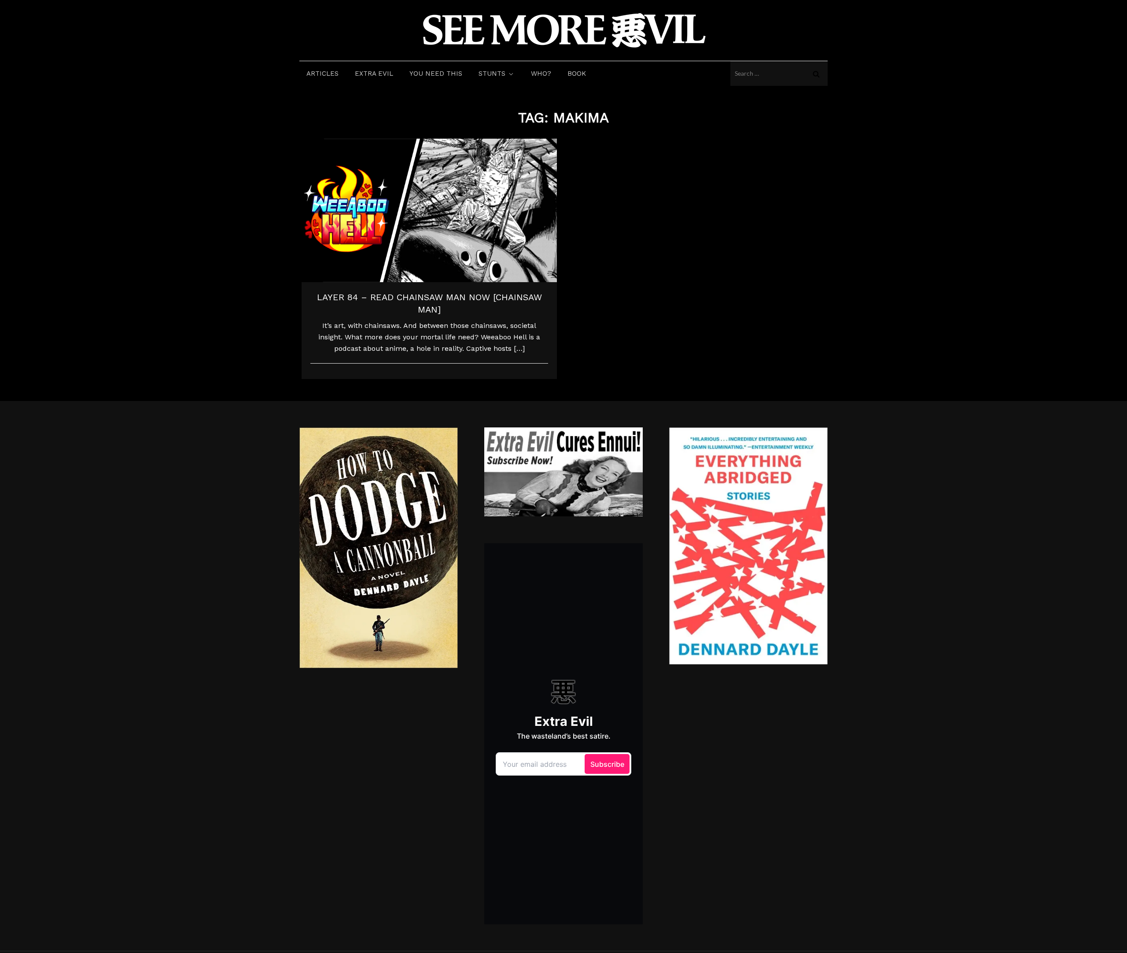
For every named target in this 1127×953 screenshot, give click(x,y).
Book (576, 73)
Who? (541, 73)
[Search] (816, 73)
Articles (322, 73)
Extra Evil (374, 73)
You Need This (435, 73)
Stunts (492, 73)
